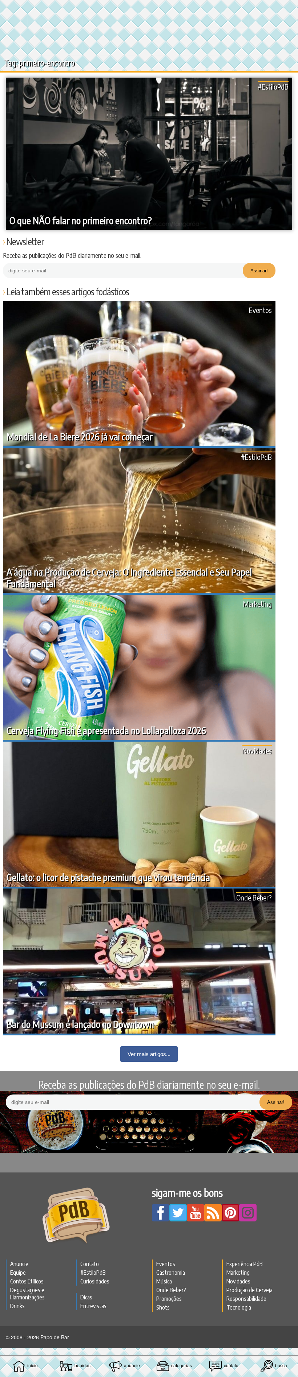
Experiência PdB (244, 1263)
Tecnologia (238, 1307)
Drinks (17, 1306)
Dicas (86, 1297)
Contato (89, 1263)
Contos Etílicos (27, 1281)
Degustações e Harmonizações (27, 1293)
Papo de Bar (149, 9)
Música (164, 1281)
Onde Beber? (254, 897)
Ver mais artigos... (149, 1054)
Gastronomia (170, 1272)
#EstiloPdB (273, 86)
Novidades (257, 750)
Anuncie (19, 1263)
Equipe (18, 1272)
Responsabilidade (246, 1298)
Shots (163, 1307)
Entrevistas (93, 1306)
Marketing (257, 603)
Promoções (169, 1298)
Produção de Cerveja (249, 1290)
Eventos (260, 309)
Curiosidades (94, 1281)
